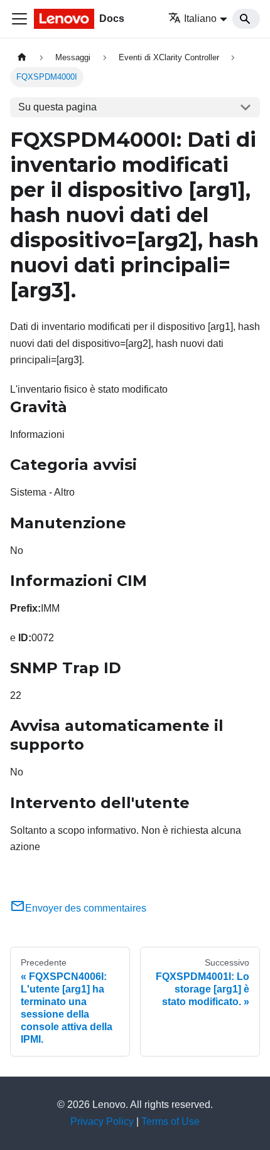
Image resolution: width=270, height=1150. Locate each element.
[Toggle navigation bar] (19, 18)
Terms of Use (170, 1121)
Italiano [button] (200, 18)
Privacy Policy (102, 1121)
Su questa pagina (57, 107)
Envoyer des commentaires (85, 908)
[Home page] (22, 57)
